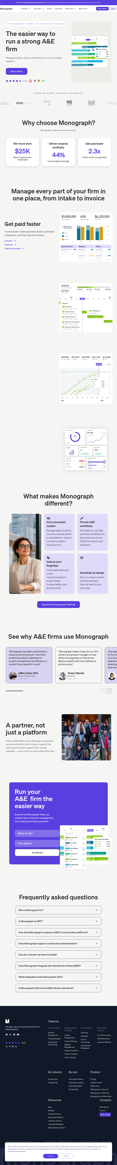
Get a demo (102, 9)
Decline (66, 1156)
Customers (58, 9)
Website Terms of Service (67, 1141)
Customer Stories (54, 1121)
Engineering (52, 1082)
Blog (50, 1107)
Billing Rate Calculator (56, 1127)
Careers (103, 1110)
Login (113, 9)
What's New (94, 1086)
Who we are (83, 9)
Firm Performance (104, 1035)
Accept (51, 1156)
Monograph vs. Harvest (99, 1089)
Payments (84, 1036)
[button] (25, 8)
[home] (6, 8)
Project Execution (71, 1050)
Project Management (70, 1036)
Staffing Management (70, 1045)
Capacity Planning (104, 1042)
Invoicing (84, 1033)
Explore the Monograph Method (58, 604)
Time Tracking (70, 1057)
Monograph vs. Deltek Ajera (101, 1096)
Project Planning (71, 1041)
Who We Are (104, 1107)
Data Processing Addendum (89, 1141)
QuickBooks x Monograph (86, 1046)
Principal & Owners (76, 1079)
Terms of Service (50, 1141)
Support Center (96, 1082)
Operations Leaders (76, 1082)
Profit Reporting (103, 1038)
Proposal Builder (54, 1038)
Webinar (51, 1110)
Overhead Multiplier (56, 1124)
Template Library (54, 1114)
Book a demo (105, 1114)
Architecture (53, 1079)
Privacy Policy (12, 1149)
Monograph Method (55, 1117)
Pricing (49, 9)
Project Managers (75, 1086)
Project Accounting (85, 1040)
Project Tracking (71, 1054)
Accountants (73, 1089)
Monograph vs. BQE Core (99, 1093)
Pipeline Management (53, 1034)
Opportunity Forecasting (52, 1043)
